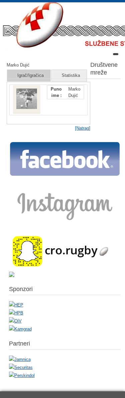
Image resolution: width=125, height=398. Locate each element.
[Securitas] (21, 367)
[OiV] (15, 320)
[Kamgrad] (20, 328)
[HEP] (16, 304)
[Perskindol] (22, 375)
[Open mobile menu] (115, 54)
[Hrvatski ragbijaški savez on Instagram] (65, 223)
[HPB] (16, 312)
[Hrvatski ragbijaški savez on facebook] (65, 175)
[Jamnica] (20, 359)
